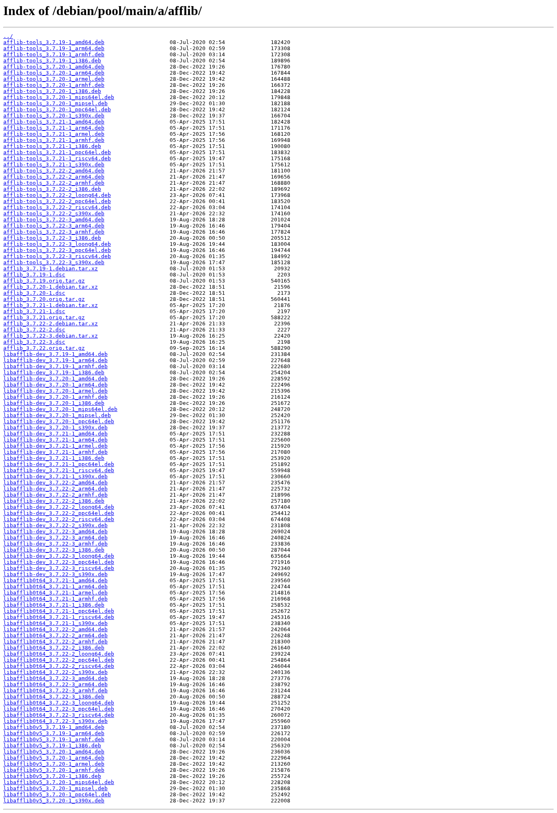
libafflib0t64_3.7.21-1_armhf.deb (55, 599)
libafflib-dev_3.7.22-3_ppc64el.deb (58, 562)
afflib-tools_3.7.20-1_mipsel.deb (55, 103)
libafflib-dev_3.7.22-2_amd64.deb (55, 482)
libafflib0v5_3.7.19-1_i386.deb (52, 745)
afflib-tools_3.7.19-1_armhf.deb (53, 54)
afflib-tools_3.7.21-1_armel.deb (53, 134)
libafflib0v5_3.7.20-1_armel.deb (53, 764)
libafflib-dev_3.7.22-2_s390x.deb (55, 525)
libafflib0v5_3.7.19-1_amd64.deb (53, 727)
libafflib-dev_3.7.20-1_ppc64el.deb (58, 421)
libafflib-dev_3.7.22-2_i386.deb (53, 501)
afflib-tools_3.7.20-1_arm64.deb (53, 73)
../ (8, 36)
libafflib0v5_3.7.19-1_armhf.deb (53, 739)
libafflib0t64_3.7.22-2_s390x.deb (55, 672)
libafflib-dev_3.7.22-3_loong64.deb (58, 556)
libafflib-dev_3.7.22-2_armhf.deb (55, 495)
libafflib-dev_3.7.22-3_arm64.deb (55, 538)
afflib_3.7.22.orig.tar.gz (44, 348)
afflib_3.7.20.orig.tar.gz (44, 299)
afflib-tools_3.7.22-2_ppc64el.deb (57, 201)
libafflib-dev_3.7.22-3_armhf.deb (55, 544)
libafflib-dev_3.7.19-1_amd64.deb (55, 354)
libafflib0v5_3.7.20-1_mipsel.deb (55, 788)
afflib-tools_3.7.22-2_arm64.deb (53, 177)
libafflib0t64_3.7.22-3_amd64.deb (55, 678)
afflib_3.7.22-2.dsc (34, 330)
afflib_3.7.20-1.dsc (34, 293)
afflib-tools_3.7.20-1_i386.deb (52, 91)
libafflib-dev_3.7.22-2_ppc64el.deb (58, 513)
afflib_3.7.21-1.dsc (34, 311)
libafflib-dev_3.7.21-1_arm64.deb (55, 440)
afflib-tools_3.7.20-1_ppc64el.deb (57, 109)
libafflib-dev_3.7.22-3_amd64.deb (55, 531)
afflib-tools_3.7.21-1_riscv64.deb (57, 158)
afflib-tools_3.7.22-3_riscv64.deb (57, 256)
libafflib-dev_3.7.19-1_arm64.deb (55, 360)
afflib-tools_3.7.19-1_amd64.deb (53, 42)
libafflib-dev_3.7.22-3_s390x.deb (55, 574)
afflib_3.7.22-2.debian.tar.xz (50, 323)
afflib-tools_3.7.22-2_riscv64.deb (57, 207)
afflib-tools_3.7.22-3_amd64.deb (53, 220)
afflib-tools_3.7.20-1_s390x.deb (53, 116)
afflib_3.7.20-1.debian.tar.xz (50, 287)
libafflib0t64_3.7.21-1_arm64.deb (55, 586)
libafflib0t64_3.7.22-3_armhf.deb (55, 690)
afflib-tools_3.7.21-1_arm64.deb (53, 128)
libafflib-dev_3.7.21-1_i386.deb (53, 458)
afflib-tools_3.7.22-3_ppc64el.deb (57, 250)
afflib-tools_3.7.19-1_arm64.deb (53, 48)
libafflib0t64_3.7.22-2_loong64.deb (58, 654)
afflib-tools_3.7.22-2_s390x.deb (53, 213)
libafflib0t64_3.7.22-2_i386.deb (53, 648)
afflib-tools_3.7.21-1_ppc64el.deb (57, 152)
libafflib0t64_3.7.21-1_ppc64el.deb (58, 611)
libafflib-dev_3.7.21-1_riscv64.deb (58, 470)
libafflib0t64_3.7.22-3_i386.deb (53, 697)
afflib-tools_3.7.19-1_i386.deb (52, 60)
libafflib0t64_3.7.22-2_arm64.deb (55, 635)
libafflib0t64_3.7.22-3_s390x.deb (55, 721)
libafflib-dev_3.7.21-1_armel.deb (55, 446)
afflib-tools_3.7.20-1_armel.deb (53, 79)
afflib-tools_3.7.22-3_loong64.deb (57, 244)
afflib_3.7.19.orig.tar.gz (44, 281)
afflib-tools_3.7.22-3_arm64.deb (53, 226)
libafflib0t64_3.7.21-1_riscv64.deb (58, 617)
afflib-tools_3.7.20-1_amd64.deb (53, 67)
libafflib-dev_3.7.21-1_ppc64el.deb (58, 464)
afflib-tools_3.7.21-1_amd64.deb (53, 122)
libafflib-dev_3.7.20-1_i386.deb (53, 403)
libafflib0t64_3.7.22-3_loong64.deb (58, 703)
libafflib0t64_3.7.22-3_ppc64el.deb (58, 709)
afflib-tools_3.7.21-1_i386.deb (52, 146)
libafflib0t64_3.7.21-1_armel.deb (55, 593)
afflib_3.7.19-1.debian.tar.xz (50, 268)
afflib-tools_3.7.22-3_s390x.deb (53, 262)
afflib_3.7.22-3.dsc (34, 342)
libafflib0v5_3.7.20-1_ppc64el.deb (57, 794)
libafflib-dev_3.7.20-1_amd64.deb (55, 379)
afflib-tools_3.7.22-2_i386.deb (52, 189)
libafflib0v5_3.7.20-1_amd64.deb (53, 752)
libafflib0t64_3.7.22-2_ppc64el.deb (58, 660)
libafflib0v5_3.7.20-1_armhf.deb (53, 770)
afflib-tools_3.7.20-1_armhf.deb (53, 85)
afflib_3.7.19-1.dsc (34, 275)
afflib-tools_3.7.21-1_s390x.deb (53, 164)
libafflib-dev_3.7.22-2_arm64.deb (55, 489)
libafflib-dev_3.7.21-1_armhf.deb (55, 452)
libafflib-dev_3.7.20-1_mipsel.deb (57, 415)
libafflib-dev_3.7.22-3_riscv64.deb (58, 568)
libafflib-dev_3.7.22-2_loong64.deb (58, 507)
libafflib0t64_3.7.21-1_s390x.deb (55, 623)
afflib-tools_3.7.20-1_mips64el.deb (58, 97)
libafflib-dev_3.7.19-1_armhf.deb (55, 366)
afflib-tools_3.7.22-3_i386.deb (52, 238)
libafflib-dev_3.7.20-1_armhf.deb (55, 397)
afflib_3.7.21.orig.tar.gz (44, 317)
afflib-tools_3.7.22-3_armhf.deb (53, 232)
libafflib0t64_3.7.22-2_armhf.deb (55, 641)
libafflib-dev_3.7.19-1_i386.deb (53, 372)
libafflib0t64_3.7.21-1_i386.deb (53, 605)
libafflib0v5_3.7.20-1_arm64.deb (53, 758)
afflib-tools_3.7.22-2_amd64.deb (53, 171)
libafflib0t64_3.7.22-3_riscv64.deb (58, 715)
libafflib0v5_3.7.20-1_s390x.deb (53, 801)
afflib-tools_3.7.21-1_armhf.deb (53, 140)
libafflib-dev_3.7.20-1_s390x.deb (55, 427)
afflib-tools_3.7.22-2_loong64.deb (57, 195)
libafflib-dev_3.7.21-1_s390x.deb (55, 476)
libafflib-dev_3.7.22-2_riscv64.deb (58, 519)
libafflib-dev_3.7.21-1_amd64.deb (55, 434)
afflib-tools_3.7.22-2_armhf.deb (53, 183)
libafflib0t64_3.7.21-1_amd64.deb (55, 580)
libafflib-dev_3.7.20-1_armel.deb (55, 391)
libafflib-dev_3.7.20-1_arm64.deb (55, 385)
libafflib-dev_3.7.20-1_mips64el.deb (60, 409)
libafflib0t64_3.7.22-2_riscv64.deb (58, 666)
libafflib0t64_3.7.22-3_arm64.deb (55, 684)
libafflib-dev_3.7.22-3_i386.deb (53, 550)
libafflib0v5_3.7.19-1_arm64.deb (53, 733)
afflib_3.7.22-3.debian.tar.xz (50, 336)
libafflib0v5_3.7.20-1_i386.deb (52, 776)
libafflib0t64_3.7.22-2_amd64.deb (55, 629)
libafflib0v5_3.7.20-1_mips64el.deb (58, 782)
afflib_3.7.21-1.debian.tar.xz (50, 305)
